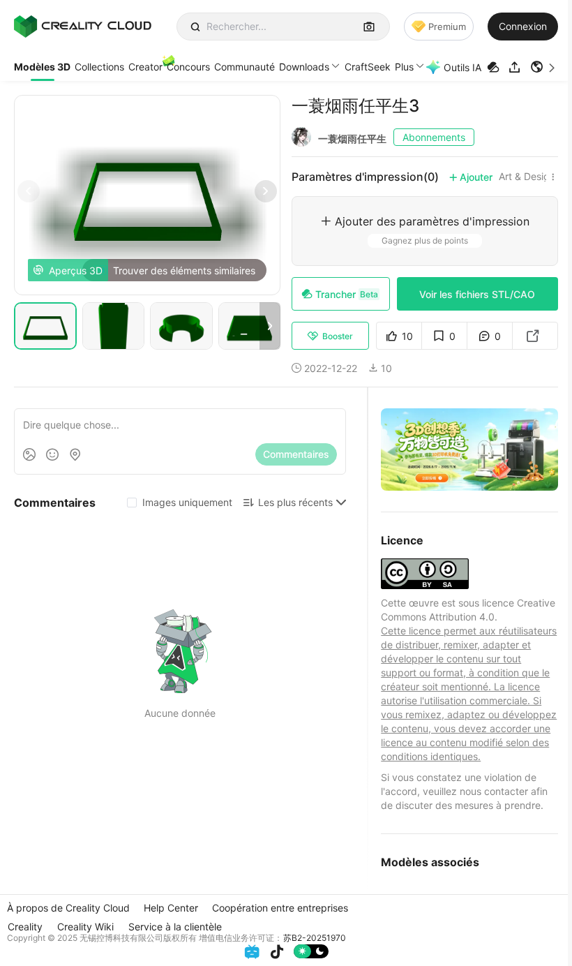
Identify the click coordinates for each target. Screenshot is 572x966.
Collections (99, 67)
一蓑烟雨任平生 (352, 138)
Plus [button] (404, 67)
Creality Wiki (85, 926)
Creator (145, 67)
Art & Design (527, 176)
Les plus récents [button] (295, 502)
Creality (25, 926)
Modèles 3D (42, 67)
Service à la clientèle (175, 926)
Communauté (244, 67)
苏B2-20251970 (314, 937)
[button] (544, 67)
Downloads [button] (304, 67)
